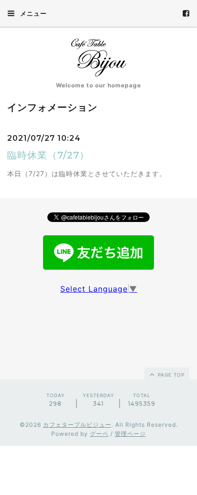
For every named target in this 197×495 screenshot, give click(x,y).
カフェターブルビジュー (77, 424)
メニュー (32, 13)
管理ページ (130, 433)
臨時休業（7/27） (48, 155)
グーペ (99, 433)
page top (170, 375)
